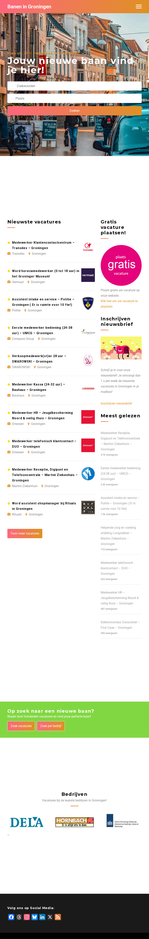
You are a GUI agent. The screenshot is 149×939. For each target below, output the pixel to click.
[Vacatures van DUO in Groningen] (122, 822)
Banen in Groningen (29, 6)
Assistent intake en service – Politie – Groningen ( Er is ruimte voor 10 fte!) (120, 503)
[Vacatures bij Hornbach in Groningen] (74, 822)
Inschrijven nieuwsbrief (116, 403)
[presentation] (7, 834)
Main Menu (139, 7)
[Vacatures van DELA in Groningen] (27, 822)
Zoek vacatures (21, 726)
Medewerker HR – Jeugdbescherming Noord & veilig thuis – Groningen (120, 598)
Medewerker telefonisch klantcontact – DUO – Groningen (117, 568)
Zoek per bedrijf (51, 726)
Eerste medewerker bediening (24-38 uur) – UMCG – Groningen (120, 473)
